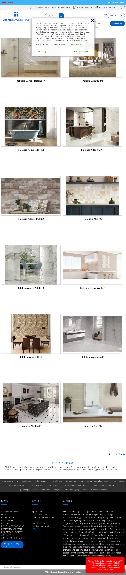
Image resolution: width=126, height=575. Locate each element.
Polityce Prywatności (74, 44)
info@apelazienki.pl (107, 7)
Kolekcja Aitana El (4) (30, 356)
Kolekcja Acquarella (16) (31, 149)
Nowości (5, 514)
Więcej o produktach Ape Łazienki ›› (63, 572)
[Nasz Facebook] (123, 7)
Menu (10, 2)
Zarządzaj (42, 51)
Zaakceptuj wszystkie (79, 51)
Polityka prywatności (12, 526)
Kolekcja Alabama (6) (92, 356)
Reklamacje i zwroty (12, 532)
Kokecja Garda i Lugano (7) (30, 80)
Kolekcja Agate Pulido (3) (30, 287)
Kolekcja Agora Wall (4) (92, 287)
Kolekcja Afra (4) (93, 218)
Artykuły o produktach (13, 538)
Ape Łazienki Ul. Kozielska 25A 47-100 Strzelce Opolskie (43, 514)
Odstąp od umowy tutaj (11, 544)
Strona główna (9, 511)
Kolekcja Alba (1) (93, 426)
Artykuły (6, 535)
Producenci (7, 517)
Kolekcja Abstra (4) (93, 80)
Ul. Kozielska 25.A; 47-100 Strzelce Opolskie (51, 7)
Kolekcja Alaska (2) (31, 426)
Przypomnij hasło (98, 27)
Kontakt (5, 523)
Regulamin (7, 520)
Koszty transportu (11, 529)
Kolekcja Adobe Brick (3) (31, 218)
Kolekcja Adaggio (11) (92, 149)
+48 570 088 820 (84, 7)
